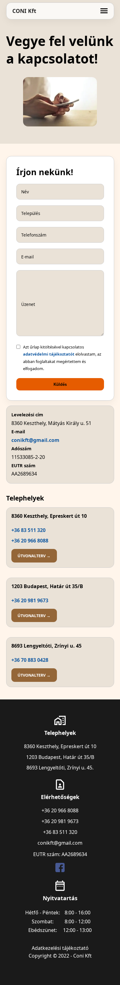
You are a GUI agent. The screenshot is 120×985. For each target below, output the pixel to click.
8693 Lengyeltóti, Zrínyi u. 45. (60, 767)
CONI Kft (24, 10)
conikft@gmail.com (35, 440)
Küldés (60, 384)
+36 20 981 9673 (29, 600)
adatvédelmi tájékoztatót (48, 354)
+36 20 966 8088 (29, 540)
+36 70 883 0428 (29, 660)
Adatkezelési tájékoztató (60, 948)
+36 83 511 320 (28, 530)
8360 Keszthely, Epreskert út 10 (60, 746)
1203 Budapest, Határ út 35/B (60, 757)
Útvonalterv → (34, 555)
